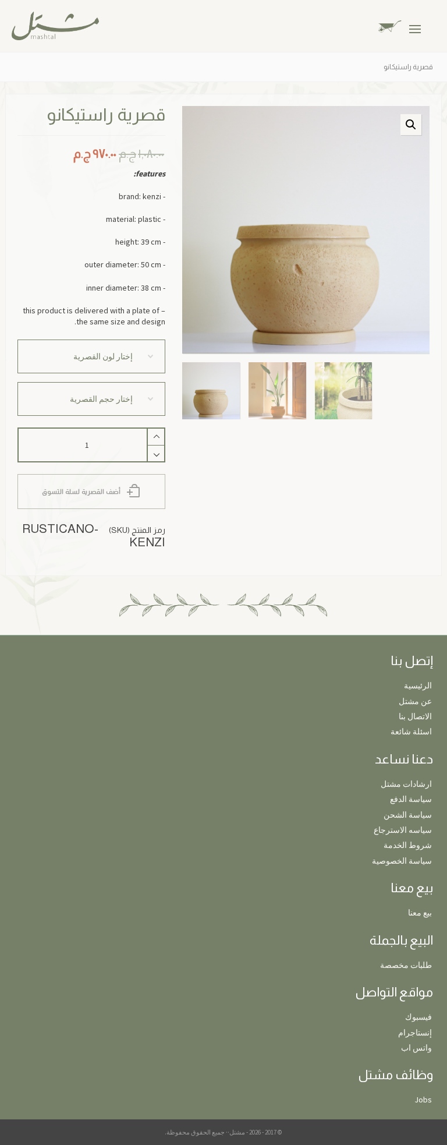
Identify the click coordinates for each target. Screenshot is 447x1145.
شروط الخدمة (408, 845)
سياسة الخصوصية (402, 861)
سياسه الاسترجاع (403, 830)
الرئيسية (418, 685)
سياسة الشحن (408, 815)
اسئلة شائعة (411, 731)
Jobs (423, 1099)
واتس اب (416, 1047)
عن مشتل (415, 701)
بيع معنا (420, 912)
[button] (410, 124)
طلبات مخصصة (406, 965)
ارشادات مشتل (406, 784)
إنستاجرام (415, 1032)
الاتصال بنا (415, 716)
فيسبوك (418, 1017)
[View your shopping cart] (399, 25)
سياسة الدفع (411, 799)
